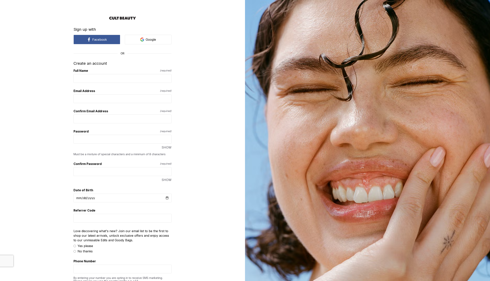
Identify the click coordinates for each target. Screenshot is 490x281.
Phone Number (85, 261)
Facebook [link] (99, 39)
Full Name (123, 71)
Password (123, 131)
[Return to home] (123, 18)
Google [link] (151, 39)
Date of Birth (83, 190)
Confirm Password (123, 164)
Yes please (85, 246)
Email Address (123, 91)
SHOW (167, 147)
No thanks (85, 251)
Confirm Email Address (123, 111)
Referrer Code (84, 210)
